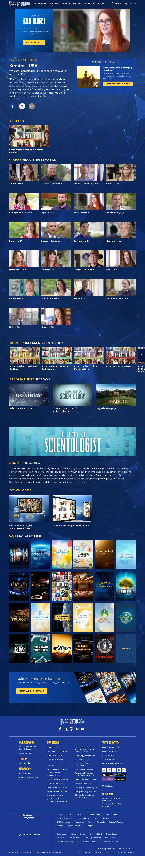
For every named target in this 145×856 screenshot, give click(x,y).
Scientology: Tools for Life (85, 756)
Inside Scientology (54, 747)
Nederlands (79, 822)
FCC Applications (126, 849)
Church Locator (112, 834)
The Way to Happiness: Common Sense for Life (84, 774)
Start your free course (117, 83)
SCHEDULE (77, 3)
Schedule (24, 763)
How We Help (74, 838)
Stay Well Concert (82, 760)
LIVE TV (66, 3)
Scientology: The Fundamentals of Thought (58, 800)
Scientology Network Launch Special (27, 747)
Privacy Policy (113, 852)
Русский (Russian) (116, 822)
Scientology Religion (91, 842)
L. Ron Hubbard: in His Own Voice (56, 764)
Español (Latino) (112, 814)
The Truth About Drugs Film (86, 779)
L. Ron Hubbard (96, 834)
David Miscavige (111, 838)
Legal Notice (128, 852)
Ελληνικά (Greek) (94, 814)
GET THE (98, 3)
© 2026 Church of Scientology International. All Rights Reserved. (35, 852)
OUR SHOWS (55, 3)
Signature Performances (57, 791)
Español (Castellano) (64, 818)
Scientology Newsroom (92, 838)
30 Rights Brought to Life (85, 792)
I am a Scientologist (55, 783)
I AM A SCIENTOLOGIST (23, 60)
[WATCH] (126, 554)
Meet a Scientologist (55, 755)
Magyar (96, 818)
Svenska (60, 826)
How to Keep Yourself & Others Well (84, 764)
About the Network (27, 753)
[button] (3, 355)
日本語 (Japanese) (63, 822)
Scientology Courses (78, 834)
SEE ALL (126, 648)
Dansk (70, 814)
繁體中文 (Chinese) (75, 826)
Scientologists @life (55, 795)
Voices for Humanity (55, 759)
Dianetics (60, 838)
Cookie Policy (97, 852)
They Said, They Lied (83, 783)
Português (101, 822)
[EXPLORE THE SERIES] (19, 554)
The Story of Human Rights (86, 788)
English (60, 814)
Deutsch (80, 814)
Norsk (90, 822)
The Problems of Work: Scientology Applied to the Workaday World (85, 749)
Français (90, 826)
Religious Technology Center (68, 842)
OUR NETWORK (40, 3)
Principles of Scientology (57, 769)
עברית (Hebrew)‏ (83, 818)
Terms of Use (82, 852)
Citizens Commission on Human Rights (84, 796)
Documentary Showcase (57, 787)
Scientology (61, 834)
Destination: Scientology (57, 751)
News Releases (25, 773)
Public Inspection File (106, 849)
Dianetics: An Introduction (57, 779)
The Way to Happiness (84, 770)
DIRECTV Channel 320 (111, 747)
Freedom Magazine (110, 842)
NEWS (87, 3)
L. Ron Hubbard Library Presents (53, 774)
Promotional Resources (28, 777)
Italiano (106, 818)
